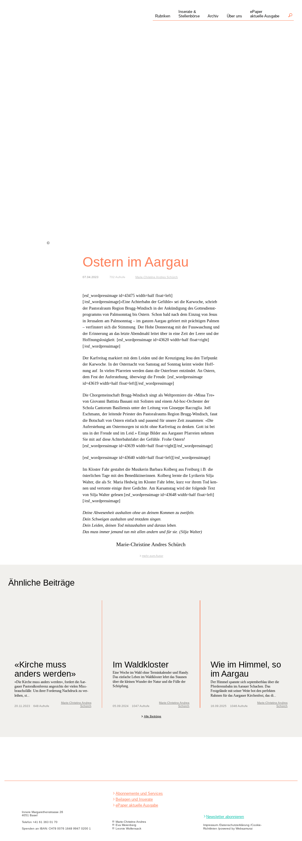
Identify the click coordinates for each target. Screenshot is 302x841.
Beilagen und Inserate (134, 799)
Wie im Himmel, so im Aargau (246, 669)
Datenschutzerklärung (235, 825)
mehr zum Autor (152, 555)
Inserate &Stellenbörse (189, 13)
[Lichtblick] (49, 21)
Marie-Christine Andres (131, 821)
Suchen (290, 15)
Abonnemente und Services (139, 793)
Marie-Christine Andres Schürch (156, 277)
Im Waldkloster (141, 664)
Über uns (234, 16)
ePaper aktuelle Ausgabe (137, 805)
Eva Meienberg (126, 825)
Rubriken (162, 16)
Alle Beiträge (152, 716)
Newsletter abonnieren (225, 816)
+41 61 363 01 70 (45, 822)
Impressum (210, 825)
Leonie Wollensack (128, 828)
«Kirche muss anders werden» (45, 669)
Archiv (213, 16)
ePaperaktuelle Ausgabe (264, 13)
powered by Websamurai (235, 828)
